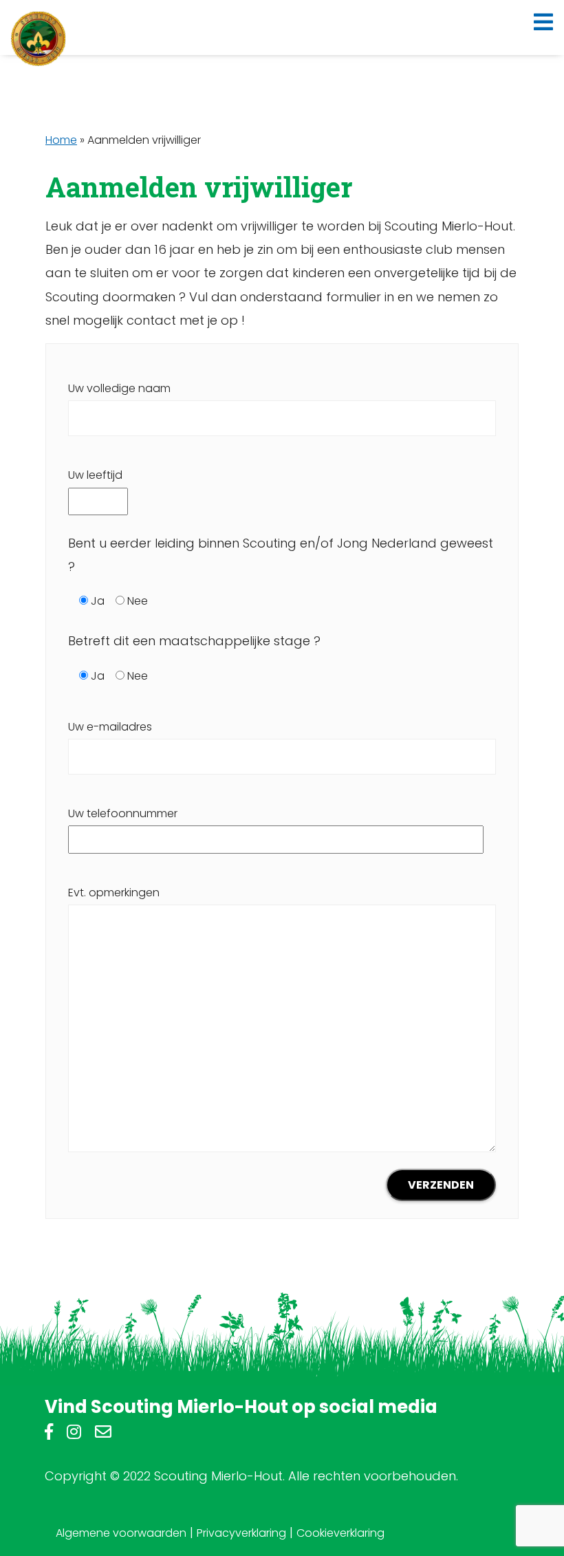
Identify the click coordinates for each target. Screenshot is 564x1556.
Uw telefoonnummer (122, 813)
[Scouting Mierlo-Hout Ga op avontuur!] (38, 38)
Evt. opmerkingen (114, 892)
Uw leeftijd (95, 475)
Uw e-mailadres (110, 727)
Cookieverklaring (340, 1533)
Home (61, 140)
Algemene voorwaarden (121, 1533)
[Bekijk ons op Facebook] (49, 1434)
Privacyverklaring (241, 1533)
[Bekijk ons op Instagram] (74, 1434)
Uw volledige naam (119, 388)
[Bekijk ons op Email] (103, 1434)
